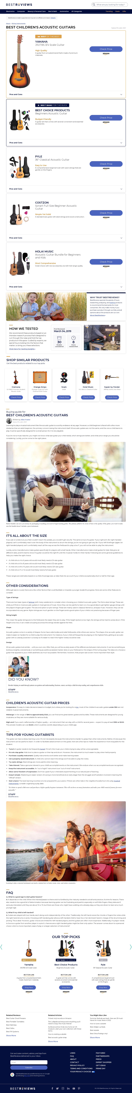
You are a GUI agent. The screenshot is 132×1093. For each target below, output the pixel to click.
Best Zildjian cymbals (97, 1027)
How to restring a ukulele (57, 1034)
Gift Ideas (101, 1065)
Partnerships (102, 1056)
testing (112, 303)
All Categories (76, 11)
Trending (109, 11)
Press (98, 1059)
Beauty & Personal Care (37, 11)
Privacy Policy (77, 1065)
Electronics (10, 11)
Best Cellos (10, 1028)
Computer (21, 11)
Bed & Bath (52, 11)
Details (53, 18)
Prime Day (100, 1069)
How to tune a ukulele (98, 1024)
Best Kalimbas (11, 1025)
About (73, 1059)
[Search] (94, 5)
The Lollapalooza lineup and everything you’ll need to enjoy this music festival (64, 1023)
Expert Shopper (103, 1062)
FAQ (72, 1056)
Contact (74, 1062)
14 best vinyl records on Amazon (59, 1018)
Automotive (64, 11)
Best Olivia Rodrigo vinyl (98, 1033)
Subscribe (28, 1068)
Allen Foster (25, 420)
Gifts (124, 11)
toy (77, 707)
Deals (117, 11)
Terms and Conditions (81, 1069)
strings (31, 602)
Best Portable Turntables (15, 1022)
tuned (42, 749)
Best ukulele (94, 1030)
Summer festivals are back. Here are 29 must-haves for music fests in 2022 (106, 1019)
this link (27, 1075)
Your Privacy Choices (80, 1072)
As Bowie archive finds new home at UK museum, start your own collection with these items (64, 1029)
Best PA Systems (12, 1032)
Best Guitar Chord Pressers (16, 1018)
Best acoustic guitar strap (57, 1037)
